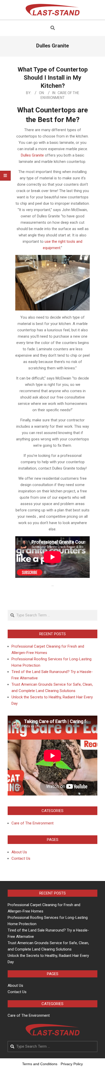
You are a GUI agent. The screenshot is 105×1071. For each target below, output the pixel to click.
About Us (19, 852)
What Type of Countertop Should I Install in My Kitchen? (53, 77)
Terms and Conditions (39, 1064)
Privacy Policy (72, 1064)
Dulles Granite (32, 155)
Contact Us (20, 858)
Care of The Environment (32, 823)
